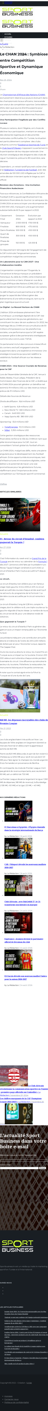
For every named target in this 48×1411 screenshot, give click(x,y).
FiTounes (8, 37)
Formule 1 (42, 562)
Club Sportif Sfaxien (11, 148)
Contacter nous (11, 1399)
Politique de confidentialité (16, 1402)
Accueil (7, 34)
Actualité (4, 44)
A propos (8, 1396)
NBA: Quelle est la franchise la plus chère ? (19, 1364)
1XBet (7, 430)
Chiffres (3, 484)
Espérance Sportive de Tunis (31, 145)
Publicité (8, 49)
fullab (29, 1383)
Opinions (8, 43)
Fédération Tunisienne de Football (20, 170)
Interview (8, 46)
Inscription (8, 2)
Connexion (8, 3)
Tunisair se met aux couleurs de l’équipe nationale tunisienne (26, 1317)
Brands (7, 40)
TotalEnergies (11, 427)
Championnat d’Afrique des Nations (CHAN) (24, 95)
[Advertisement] (16, 1029)
